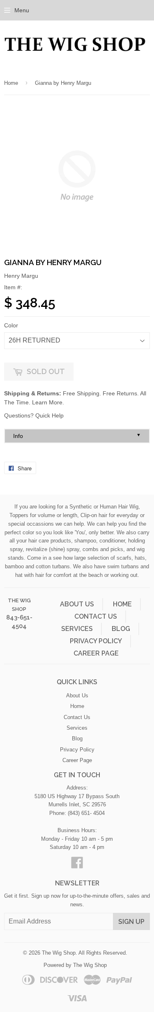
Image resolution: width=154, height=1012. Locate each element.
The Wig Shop (59, 953)
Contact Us (95, 616)
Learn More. (48, 402)
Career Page (96, 653)
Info (77, 435)
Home (11, 83)
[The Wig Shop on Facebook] (77, 865)
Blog (121, 629)
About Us (77, 604)
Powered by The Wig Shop (75, 965)
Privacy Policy (96, 641)
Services (77, 629)
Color (11, 325)
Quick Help (49, 415)
